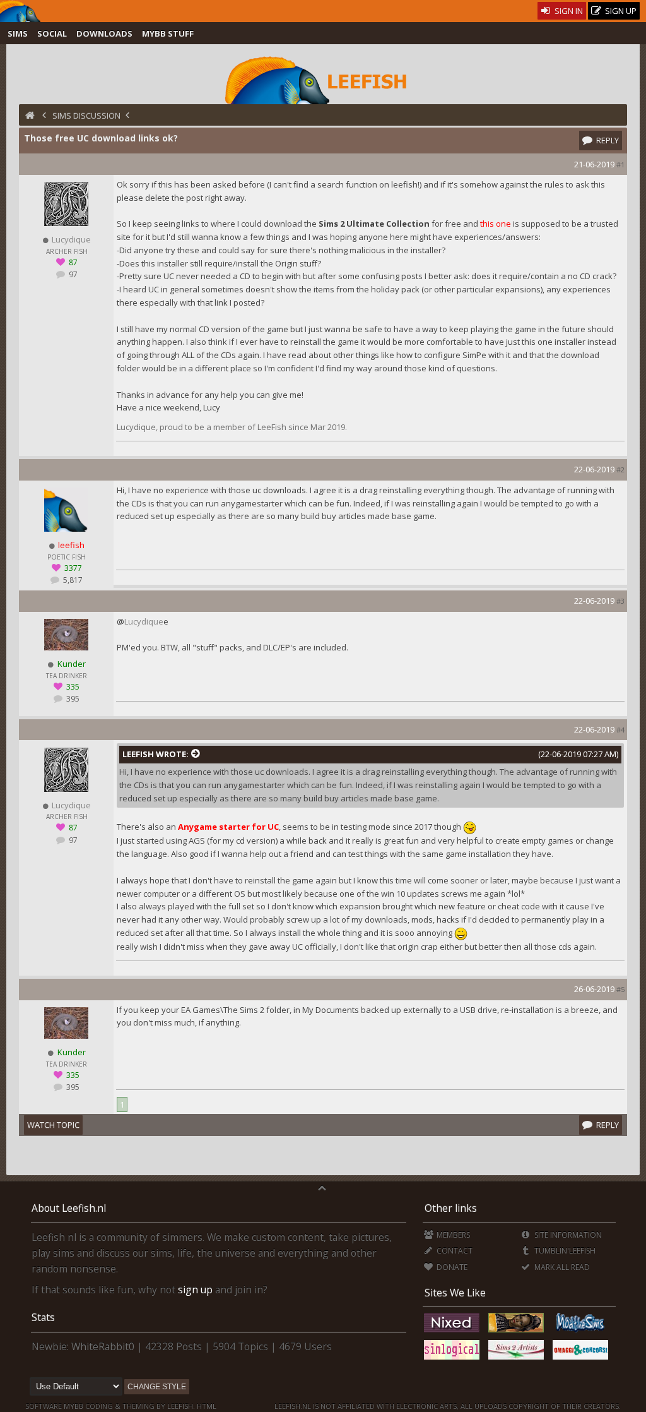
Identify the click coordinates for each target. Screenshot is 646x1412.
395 (71, 698)
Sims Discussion (86, 115)
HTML (205, 1406)
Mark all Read (560, 1267)
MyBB (73, 1406)
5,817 (72, 580)
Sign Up (620, 10)
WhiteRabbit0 (102, 1346)
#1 (620, 164)
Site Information (566, 1235)
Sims (18, 33)
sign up (195, 1289)
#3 (620, 601)
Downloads (104, 33)
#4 (620, 729)
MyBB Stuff (168, 33)
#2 (620, 469)
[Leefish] (322, 79)
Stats (43, 1317)
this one (495, 223)
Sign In (568, 10)
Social (52, 33)
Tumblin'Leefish (563, 1250)
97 (72, 274)
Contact (454, 1250)
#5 (620, 989)
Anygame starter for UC (228, 826)
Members (452, 1235)
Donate (451, 1267)
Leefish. (181, 1406)
